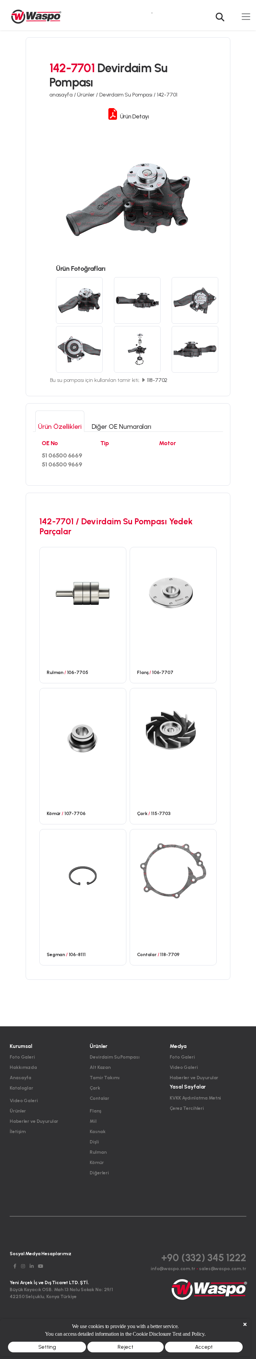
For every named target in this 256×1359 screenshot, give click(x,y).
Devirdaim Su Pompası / (128, 94)
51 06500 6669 (62, 455)
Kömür (97, 1162)
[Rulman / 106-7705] (83, 588)
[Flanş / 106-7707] (173, 588)
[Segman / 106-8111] (83, 870)
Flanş (95, 1111)
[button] (222, 13)
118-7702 (157, 380)
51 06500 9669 (62, 464)
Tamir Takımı (104, 1078)
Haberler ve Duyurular (34, 1121)
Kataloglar (21, 1088)
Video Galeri (24, 1101)
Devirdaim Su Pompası (114, 1057)
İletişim (18, 1131)
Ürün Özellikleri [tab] (60, 426)
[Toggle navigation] (246, 16)
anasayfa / (63, 94)
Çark (95, 1088)
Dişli (94, 1142)
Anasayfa (20, 1078)
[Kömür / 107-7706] (83, 729)
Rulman (98, 1152)
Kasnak (97, 1131)
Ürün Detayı (134, 116)
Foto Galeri (22, 1057)
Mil (93, 1121)
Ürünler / (88, 94)
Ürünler (18, 1111)
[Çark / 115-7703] (173, 729)
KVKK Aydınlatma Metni (195, 1098)
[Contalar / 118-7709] (173, 870)
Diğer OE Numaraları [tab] (121, 426)
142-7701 (167, 94)
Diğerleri (99, 1173)
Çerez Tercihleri (187, 1108)
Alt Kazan (100, 1067)
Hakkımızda (23, 1067)
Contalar (99, 1098)
